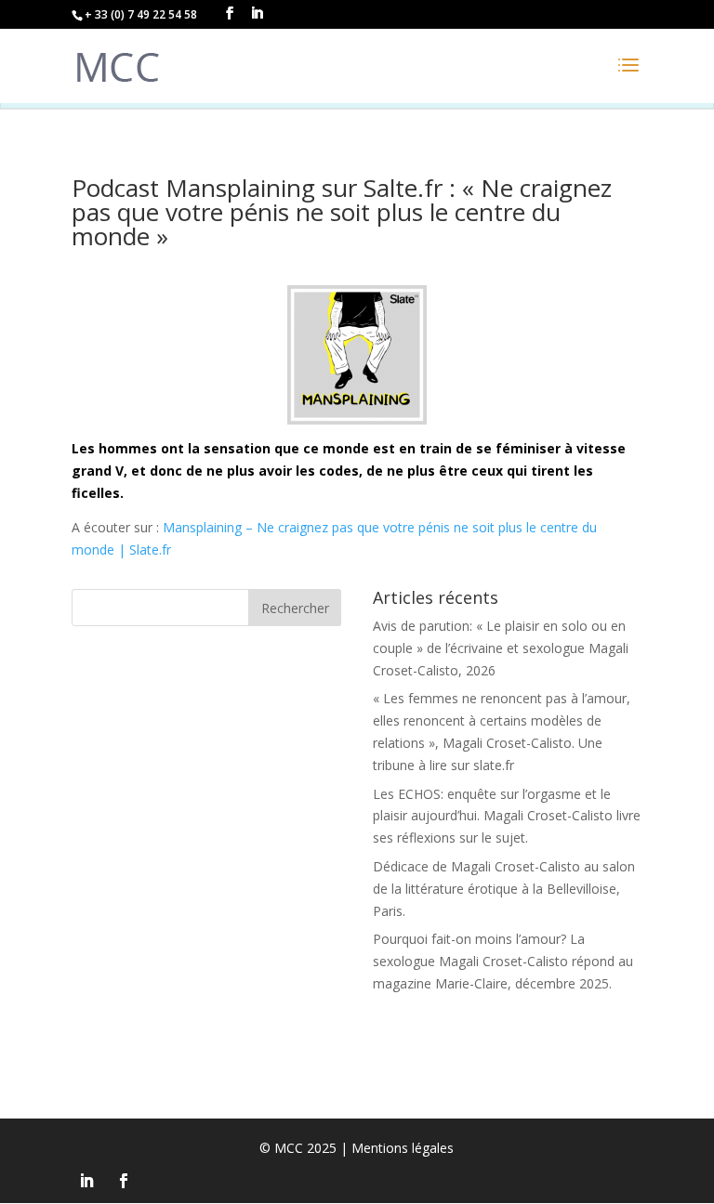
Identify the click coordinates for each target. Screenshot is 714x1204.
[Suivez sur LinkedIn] (86, 1181)
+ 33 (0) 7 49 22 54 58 (141, 14)
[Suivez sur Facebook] (124, 1181)
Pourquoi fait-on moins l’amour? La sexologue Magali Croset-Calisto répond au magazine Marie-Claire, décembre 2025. (503, 961)
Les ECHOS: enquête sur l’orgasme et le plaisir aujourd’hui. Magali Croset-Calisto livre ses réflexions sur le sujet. (507, 816)
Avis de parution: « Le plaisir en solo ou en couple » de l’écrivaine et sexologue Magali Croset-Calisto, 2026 (500, 648)
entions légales (402, 1148)
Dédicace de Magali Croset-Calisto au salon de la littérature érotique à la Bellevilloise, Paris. (504, 888)
